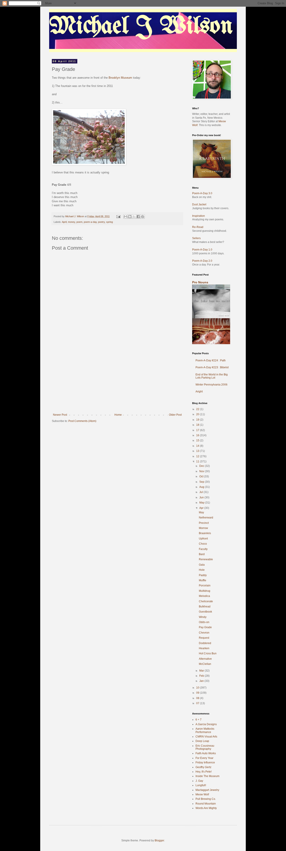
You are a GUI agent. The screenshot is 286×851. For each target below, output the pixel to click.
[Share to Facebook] (138, 216)
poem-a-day (90, 222)
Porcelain (204, 585)
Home (118, 414)
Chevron (204, 632)
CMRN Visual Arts (206, 736)
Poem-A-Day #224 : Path (211, 360)
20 (198, 414)
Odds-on (204, 622)
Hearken (204, 648)
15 (198, 440)
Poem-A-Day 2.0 (202, 260)
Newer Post (60, 414)
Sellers (196, 238)
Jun (201, 497)
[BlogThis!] (130, 216)
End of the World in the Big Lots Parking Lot (212, 376)
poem (79, 222)
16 (198, 435)
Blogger (159, 840)
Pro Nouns (200, 282)
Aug (202, 487)
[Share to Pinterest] (142, 216)
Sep (202, 481)
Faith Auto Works (206, 753)
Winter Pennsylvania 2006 (211, 384)
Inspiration (198, 215)
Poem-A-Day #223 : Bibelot (212, 367)
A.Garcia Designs (206, 724)
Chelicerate (206, 601)
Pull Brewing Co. (206, 798)
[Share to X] (134, 216)
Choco (203, 543)
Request (204, 637)
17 (198, 430)
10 (198, 687)
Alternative (205, 658)
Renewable (206, 559)
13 (198, 451)
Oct (201, 476)
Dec (202, 466)
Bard (202, 554)
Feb (202, 675)
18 (198, 424)
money (71, 222)
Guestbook (205, 611)
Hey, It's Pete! (204, 771)
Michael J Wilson (141, 26)
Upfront (203, 538)
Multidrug (204, 590)
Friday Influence (205, 762)
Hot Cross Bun (208, 653)
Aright (199, 391)
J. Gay (199, 780)
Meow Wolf (202, 794)
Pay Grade (205, 627)
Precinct (204, 523)
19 (198, 419)
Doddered (205, 643)
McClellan (205, 664)
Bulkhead (204, 606)
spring (109, 222)
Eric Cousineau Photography (205, 747)
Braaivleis (205, 533)
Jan (201, 680)
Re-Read (197, 227)
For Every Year (204, 758)
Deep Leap (202, 741)
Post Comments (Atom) (82, 421)
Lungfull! (201, 785)
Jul (201, 492)
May (202, 502)
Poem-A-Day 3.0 (202, 193)
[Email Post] (118, 216)
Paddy (203, 575)
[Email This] (125, 216)
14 (198, 445)
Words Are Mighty (206, 808)
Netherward (206, 517)
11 (198, 461)
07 (198, 703)
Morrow (203, 528)
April (64, 222)
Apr (201, 508)
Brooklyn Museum (120, 77)
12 (198, 456)
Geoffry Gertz (203, 767)
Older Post (175, 414)
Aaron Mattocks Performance (205, 730)
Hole (202, 569)
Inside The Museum (207, 776)
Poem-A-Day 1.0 (202, 249)
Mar (202, 670)
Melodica (204, 596)
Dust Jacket (199, 204)
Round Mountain (206, 803)
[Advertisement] (117, 380)
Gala (202, 564)
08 (198, 698)
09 (198, 692)
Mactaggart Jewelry (207, 790)
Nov (202, 471)
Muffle (202, 580)
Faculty (203, 549)
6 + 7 (199, 719)
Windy (202, 617)
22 (198, 409)
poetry (101, 222)
